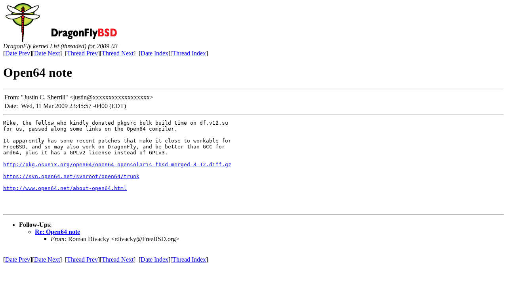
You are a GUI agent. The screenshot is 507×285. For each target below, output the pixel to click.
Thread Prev (82, 53)
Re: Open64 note (57, 231)
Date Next (47, 53)
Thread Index (189, 53)
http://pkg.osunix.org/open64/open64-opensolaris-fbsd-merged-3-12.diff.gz (117, 164)
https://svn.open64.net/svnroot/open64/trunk (71, 176)
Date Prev (17, 53)
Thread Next (117, 53)
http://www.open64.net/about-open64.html (65, 188)
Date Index (154, 53)
